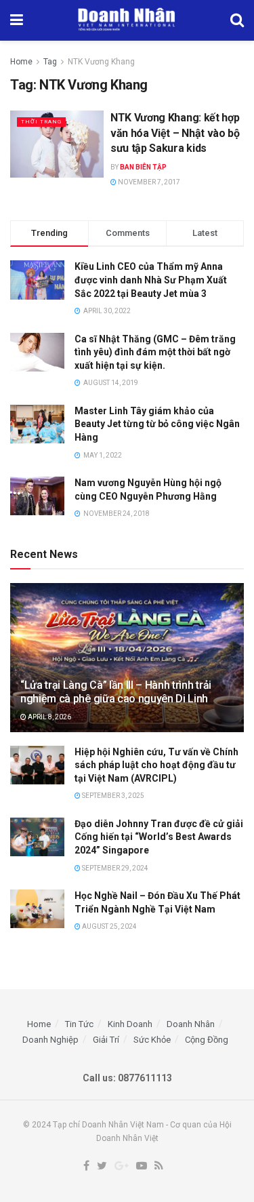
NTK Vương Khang (101, 61)
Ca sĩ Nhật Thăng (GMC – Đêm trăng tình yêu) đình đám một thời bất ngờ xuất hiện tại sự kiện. (155, 352)
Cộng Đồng (206, 1040)
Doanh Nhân (191, 1024)
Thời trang (41, 122)
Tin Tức (79, 1024)
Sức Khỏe (152, 1040)
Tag (50, 61)
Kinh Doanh (130, 1024)
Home (21, 61)
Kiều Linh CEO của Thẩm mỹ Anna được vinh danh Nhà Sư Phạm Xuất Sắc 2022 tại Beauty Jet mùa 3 (151, 279)
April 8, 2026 (48, 717)
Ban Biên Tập (143, 167)
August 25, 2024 (109, 926)
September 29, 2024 (114, 868)
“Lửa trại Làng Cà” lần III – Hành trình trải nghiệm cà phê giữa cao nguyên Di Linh (115, 692)
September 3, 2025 (112, 795)
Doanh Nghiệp (50, 1040)
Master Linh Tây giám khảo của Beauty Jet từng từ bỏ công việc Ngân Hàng (157, 424)
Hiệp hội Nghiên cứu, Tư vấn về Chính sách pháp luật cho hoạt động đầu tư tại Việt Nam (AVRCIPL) (156, 765)
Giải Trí (106, 1040)
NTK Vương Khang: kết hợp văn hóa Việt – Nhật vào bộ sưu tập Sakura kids (175, 133)
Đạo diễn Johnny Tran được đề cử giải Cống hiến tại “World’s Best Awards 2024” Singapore (159, 837)
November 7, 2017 (148, 182)
